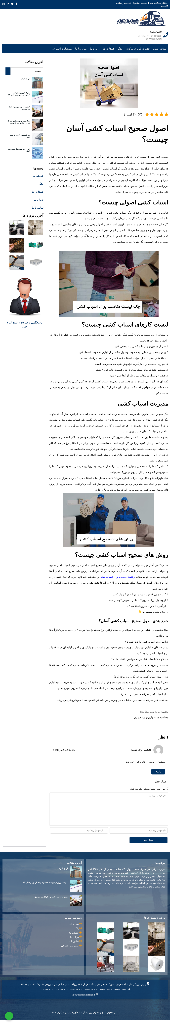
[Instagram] (3, 3)
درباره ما (96, 52)
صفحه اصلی (160, 52)
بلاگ (121, 52)
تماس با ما (82, 52)
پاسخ (158, 774)
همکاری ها (110, 52)
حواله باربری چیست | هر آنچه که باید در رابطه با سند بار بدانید (18, 125)
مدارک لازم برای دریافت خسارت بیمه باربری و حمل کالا (18, 96)
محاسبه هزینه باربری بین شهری (151, 720)
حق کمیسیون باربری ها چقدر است (20, 139)
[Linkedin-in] (8, 3)
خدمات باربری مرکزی (138, 52)
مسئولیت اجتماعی (63, 52)
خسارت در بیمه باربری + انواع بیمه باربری (19, 111)
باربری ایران (26, 81)
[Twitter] (12, 3)
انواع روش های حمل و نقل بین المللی (18, 153)
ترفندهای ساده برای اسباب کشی (115, 580)
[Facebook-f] (17, 3)
